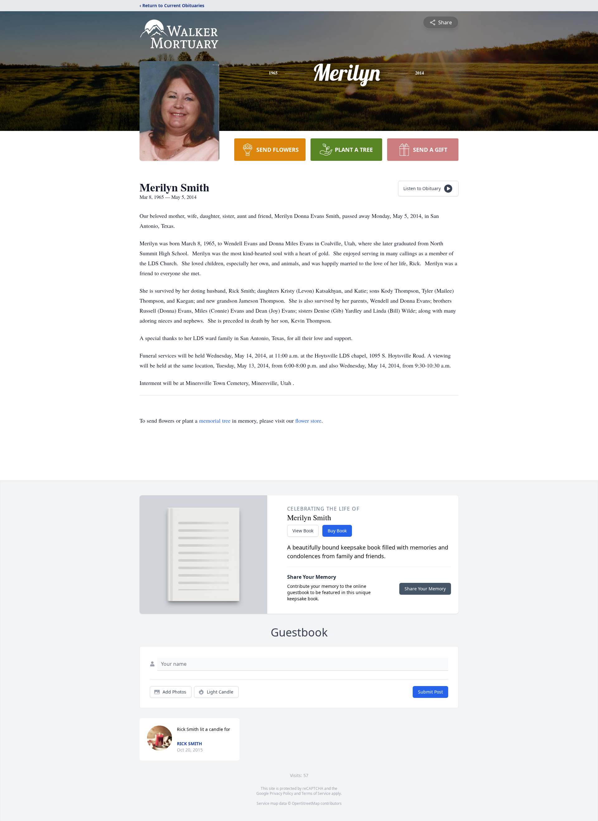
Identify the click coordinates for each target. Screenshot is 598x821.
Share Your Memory (425, 589)
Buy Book (337, 531)
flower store (308, 420)
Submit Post (430, 692)
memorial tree (214, 420)
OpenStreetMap (306, 803)
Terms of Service (315, 793)
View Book (302, 531)
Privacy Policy (281, 793)
